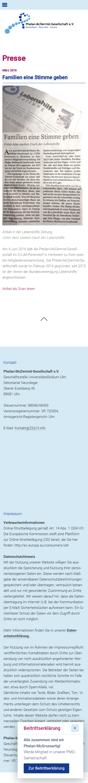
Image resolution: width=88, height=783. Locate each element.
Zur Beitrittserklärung (46, 768)
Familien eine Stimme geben (35, 77)
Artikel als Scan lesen (18, 289)
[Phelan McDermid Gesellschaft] (44, 23)
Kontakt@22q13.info (30, 428)
